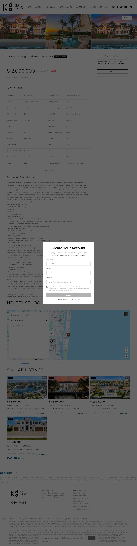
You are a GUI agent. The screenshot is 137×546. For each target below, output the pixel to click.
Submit (68, 295)
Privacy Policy (68, 290)
